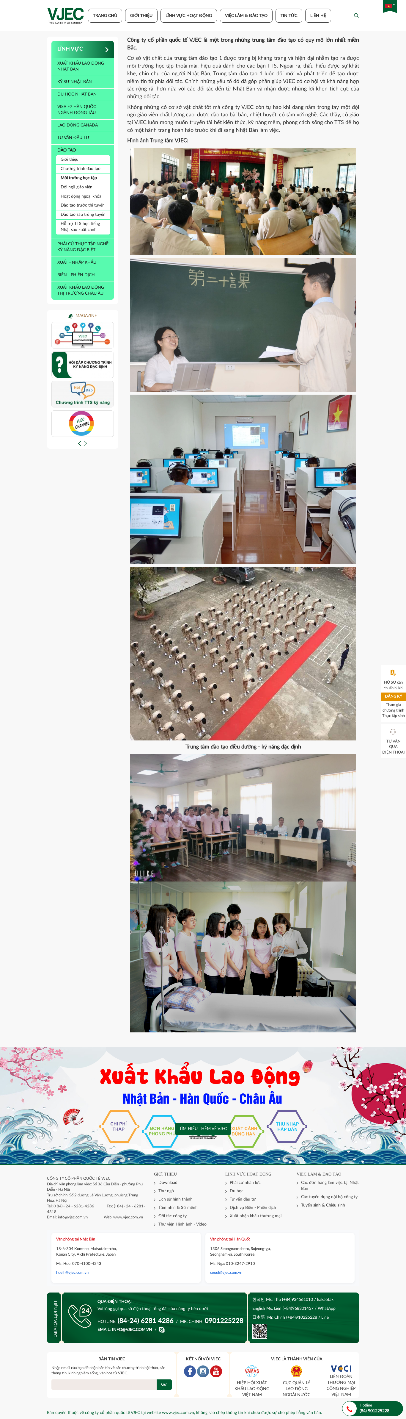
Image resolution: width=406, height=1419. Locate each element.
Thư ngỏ (166, 1191)
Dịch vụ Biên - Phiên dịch (253, 1208)
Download (167, 1183)
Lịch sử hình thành (175, 1199)
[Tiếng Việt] (388, 6)
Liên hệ (318, 16)
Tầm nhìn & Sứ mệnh (178, 1208)
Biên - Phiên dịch (76, 275)
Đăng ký (393, 696)
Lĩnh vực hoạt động (189, 16)
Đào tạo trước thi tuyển (83, 205)
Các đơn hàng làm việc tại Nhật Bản (330, 1186)
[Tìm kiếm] (356, 15)
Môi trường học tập (79, 178)
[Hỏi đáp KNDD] (83, 364)
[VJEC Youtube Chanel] (83, 423)
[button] (79, 443)
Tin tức (289, 16)
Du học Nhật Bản (77, 94)
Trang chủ (105, 16)
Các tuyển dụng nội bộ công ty (329, 1197)
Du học (236, 1191)
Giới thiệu (141, 16)
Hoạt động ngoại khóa (81, 196)
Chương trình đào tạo (80, 169)
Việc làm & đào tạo (246, 16)
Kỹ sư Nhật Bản (74, 82)
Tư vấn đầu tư (73, 138)
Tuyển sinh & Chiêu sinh (323, 1205)
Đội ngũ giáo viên (76, 187)
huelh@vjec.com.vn (72, 1273)
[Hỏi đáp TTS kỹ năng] (83, 394)
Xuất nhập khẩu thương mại (255, 1216)
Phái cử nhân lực (245, 1183)
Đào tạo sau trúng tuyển (83, 214)
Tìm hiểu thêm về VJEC (203, 1129)
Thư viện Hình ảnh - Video (182, 1224)
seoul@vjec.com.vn (226, 1273)
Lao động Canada (77, 125)
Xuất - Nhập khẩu (76, 262)
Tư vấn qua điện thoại (393, 747)
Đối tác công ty (172, 1216)
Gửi (164, 1385)
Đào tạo (66, 150)
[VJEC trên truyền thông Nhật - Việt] (83, 335)
